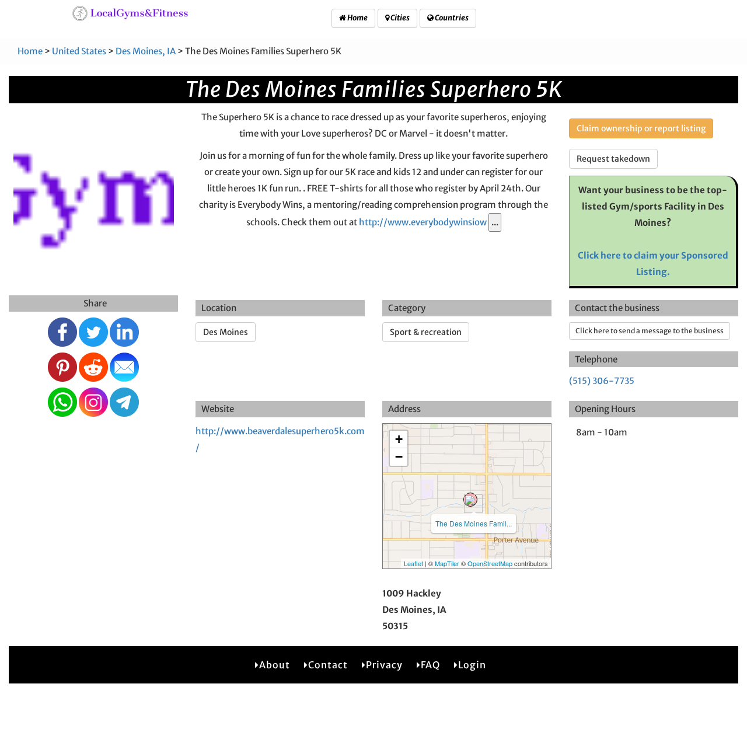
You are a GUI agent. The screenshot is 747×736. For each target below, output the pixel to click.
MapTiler (447, 563)
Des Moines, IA (146, 51)
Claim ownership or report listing (641, 128)
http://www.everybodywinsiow (423, 222)
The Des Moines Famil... (473, 523)
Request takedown (613, 159)
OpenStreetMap (489, 563)
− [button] (399, 456)
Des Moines (225, 332)
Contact (328, 665)
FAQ (430, 665)
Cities (399, 18)
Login (472, 665)
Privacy (384, 665)
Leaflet (413, 563)
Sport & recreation (426, 332)
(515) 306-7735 (601, 380)
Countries (451, 18)
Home (357, 18)
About (274, 665)
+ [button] (399, 439)
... (495, 222)
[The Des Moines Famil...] (470, 500)
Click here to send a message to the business (649, 330)
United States (79, 51)
